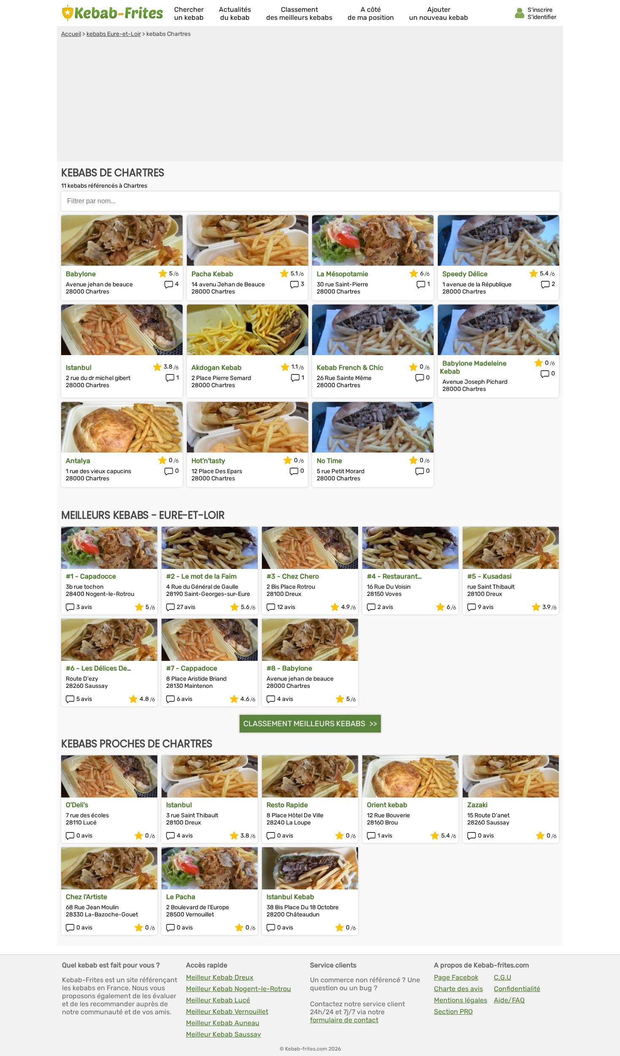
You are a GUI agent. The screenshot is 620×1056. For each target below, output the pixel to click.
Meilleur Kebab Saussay (223, 1034)
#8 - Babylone (289, 668)
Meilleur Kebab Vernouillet (227, 1012)
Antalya (78, 461)
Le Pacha (180, 897)
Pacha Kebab (212, 274)
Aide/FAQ (509, 1000)
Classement (299, 13)
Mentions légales (460, 1000)
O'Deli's (77, 805)
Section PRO (453, 1012)
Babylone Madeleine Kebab (473, 367)
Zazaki (477, 805)
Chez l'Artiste (86, 897)
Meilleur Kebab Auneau (222, 1023)
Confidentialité (517, 989)
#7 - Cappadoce (191, 668)
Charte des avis (458, 989)
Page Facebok (456, 977)
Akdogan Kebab (216, 368)
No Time (329, 461)
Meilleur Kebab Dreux (219, 977)
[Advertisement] (310, 101)
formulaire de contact (344, 1020)
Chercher (189, 13)
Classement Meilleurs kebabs (304, 723)
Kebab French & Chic (350, 368)
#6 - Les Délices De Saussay (96, 668)
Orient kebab (387, 805)
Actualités (235, 13)
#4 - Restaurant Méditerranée (392, 576)
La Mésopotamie (342, 274)
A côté (371, 13)
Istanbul (79, 368)
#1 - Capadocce (91, 576)
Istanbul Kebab (290, 897)
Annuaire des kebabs (112, 13)
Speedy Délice (465, 274)
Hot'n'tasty (208, 461)
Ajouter (438, 13)
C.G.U (502, 977)
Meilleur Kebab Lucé (218, 1000)
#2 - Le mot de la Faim (201, 576)
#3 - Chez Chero (293, 576)
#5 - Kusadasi (489, 576)
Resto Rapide (287, 805)
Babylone (81, 274)
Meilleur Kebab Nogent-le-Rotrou (238, 989)
